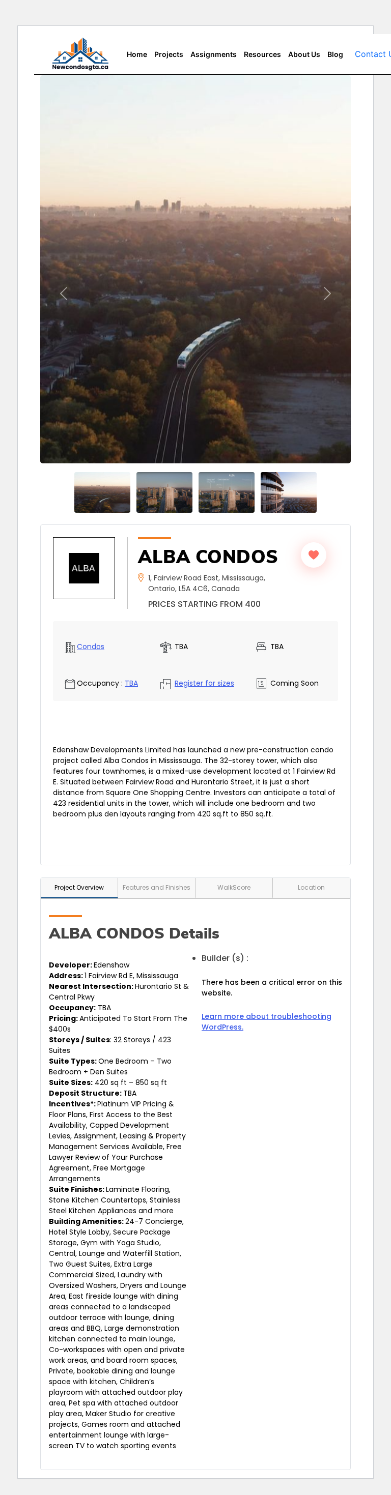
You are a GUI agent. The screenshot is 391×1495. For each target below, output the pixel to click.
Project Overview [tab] (79, 887)
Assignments (213, 54)
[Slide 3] (164, 492)
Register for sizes (204, 683)
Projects (168, 54)
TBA (131, 683)
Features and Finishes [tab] (156, 887)
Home (137, 54)
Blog (335, 54)
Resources (262, 54)
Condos (90, 646)
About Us (304, 54)
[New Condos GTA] (80, 54)
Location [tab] (311, 887)
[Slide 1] (102, 492)
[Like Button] (313, 555)
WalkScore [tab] (233, 887)
